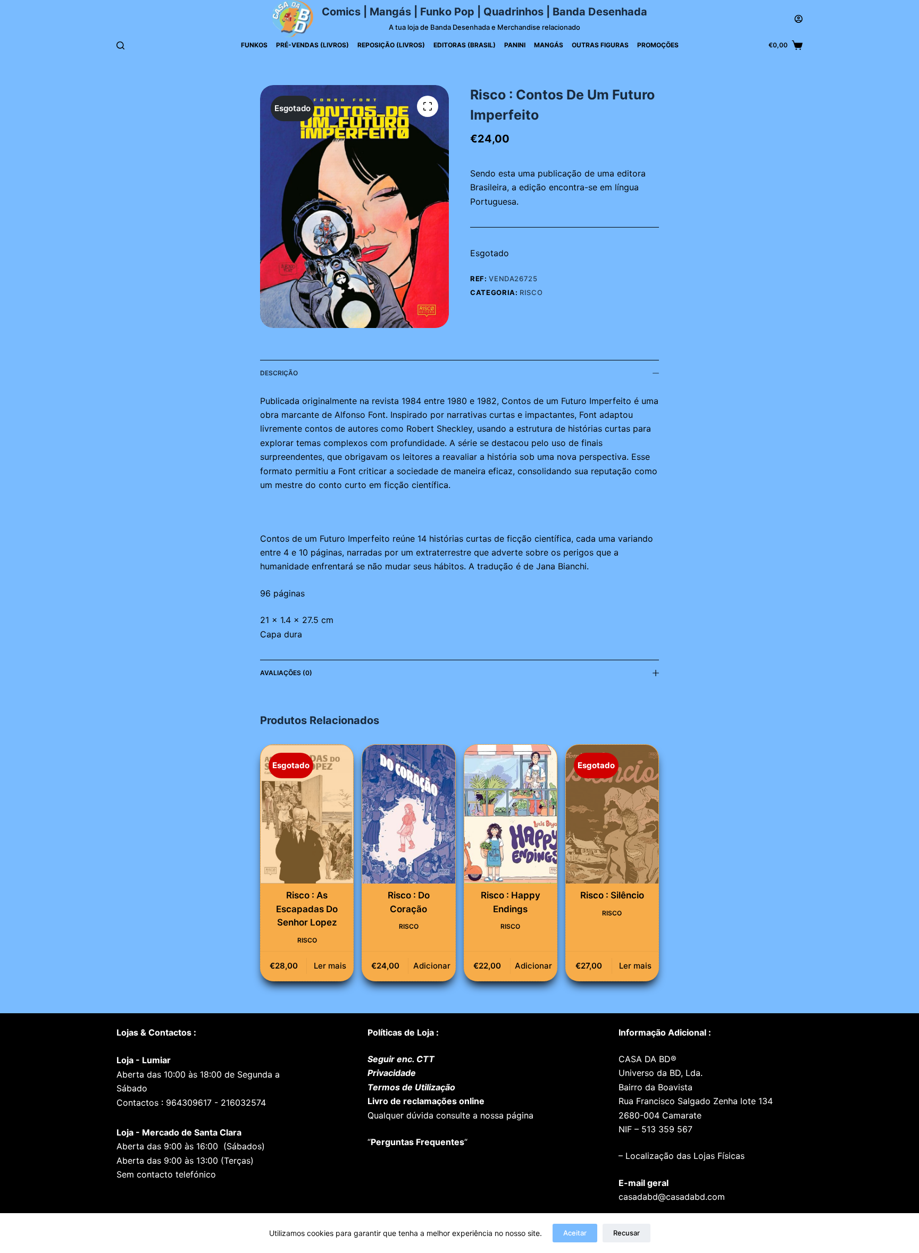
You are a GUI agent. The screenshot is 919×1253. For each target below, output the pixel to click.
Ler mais (330, 966)
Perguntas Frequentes (417, 1142)
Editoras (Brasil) (464, 45)
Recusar (626, 1233)
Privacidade (391, 1072)
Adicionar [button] (431, 966)
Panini (514, 45)
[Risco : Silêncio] (612, 814)
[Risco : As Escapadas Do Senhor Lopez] (307, 814)
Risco (531, 292)
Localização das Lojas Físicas (684, 1155)
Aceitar (575, 1233)
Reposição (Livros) (391, 45)
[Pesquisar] (120, 45)
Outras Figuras (600, 45)
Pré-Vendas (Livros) (312, 45)
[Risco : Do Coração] (408, 814)
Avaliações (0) (286, 673)
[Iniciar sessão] (799, 19)
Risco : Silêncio (612, 895)
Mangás (548, 45)
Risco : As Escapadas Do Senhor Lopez (307, 909)
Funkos (254, 45)
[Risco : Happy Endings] (510, 814)
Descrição (279, 373)
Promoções (658, 45)
